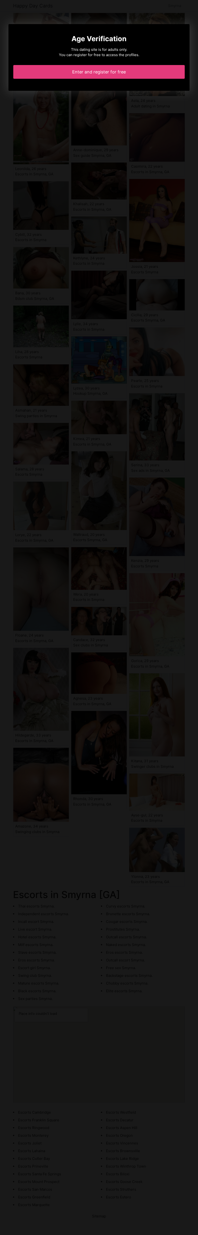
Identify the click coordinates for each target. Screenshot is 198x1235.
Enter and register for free (99, 71)
